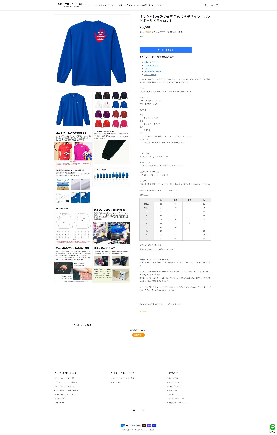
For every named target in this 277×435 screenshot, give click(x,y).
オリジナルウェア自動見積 (64, 378)
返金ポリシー (172, 390)
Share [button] (144, 311)
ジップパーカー (150, 74)
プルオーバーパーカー (152, 71)
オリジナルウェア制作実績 (64, 386)
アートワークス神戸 (134, 430)
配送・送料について (174, 382)
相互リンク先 (116, 382)
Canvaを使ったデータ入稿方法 (66, 390)
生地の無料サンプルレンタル (65, 394)
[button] (126, 5)
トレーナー (148, 68)
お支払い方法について (175, 386)
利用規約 (170, 394)
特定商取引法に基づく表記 (177, 402)
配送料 (149, 32)
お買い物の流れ (173, 378)
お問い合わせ (59, 402)
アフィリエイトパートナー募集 (122, 378)
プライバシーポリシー (175, 398)
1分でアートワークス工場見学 (65, 382)
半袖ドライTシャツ (151, 62)
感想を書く (138, 335)
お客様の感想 (59, 398)
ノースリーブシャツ (151, 65)
